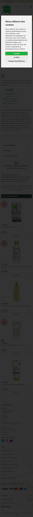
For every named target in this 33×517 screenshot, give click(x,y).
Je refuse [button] (16, 57)
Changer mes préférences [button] (16, 61)
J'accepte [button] (17, 53)
